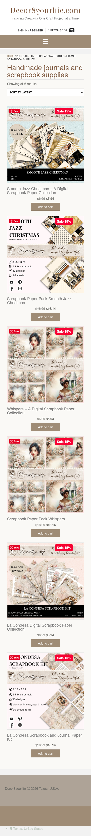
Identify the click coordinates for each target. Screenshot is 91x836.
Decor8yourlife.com (45, 10)
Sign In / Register (30, 30)
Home (10, 56)
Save (16, 111)
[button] (45, 41)
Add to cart (45, 207)
